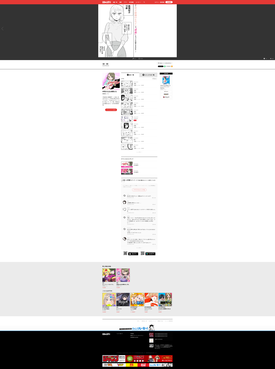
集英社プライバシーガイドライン (136, 335)
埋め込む (169, 66)
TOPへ (138, 321)
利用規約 (132, 333)
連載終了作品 (160, 321)
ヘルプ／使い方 (119, 333)
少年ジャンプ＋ (106, 2)
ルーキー (138, 2)
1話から (155, 78)
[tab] (130, 75)
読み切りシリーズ (152, 321)
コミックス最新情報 (169, 321)
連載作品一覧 (144, 321)
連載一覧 (115, 2)
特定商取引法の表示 (134, 337)
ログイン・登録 (159, 2)
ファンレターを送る (111, 109)
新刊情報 (131, 2)
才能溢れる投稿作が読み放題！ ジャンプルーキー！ (137, 328)
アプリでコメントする (139, 189)
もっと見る (138, 152)
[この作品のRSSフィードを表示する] (172, 66)
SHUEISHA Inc (119, 352)
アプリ (125, 2)
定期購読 (169, 2)
